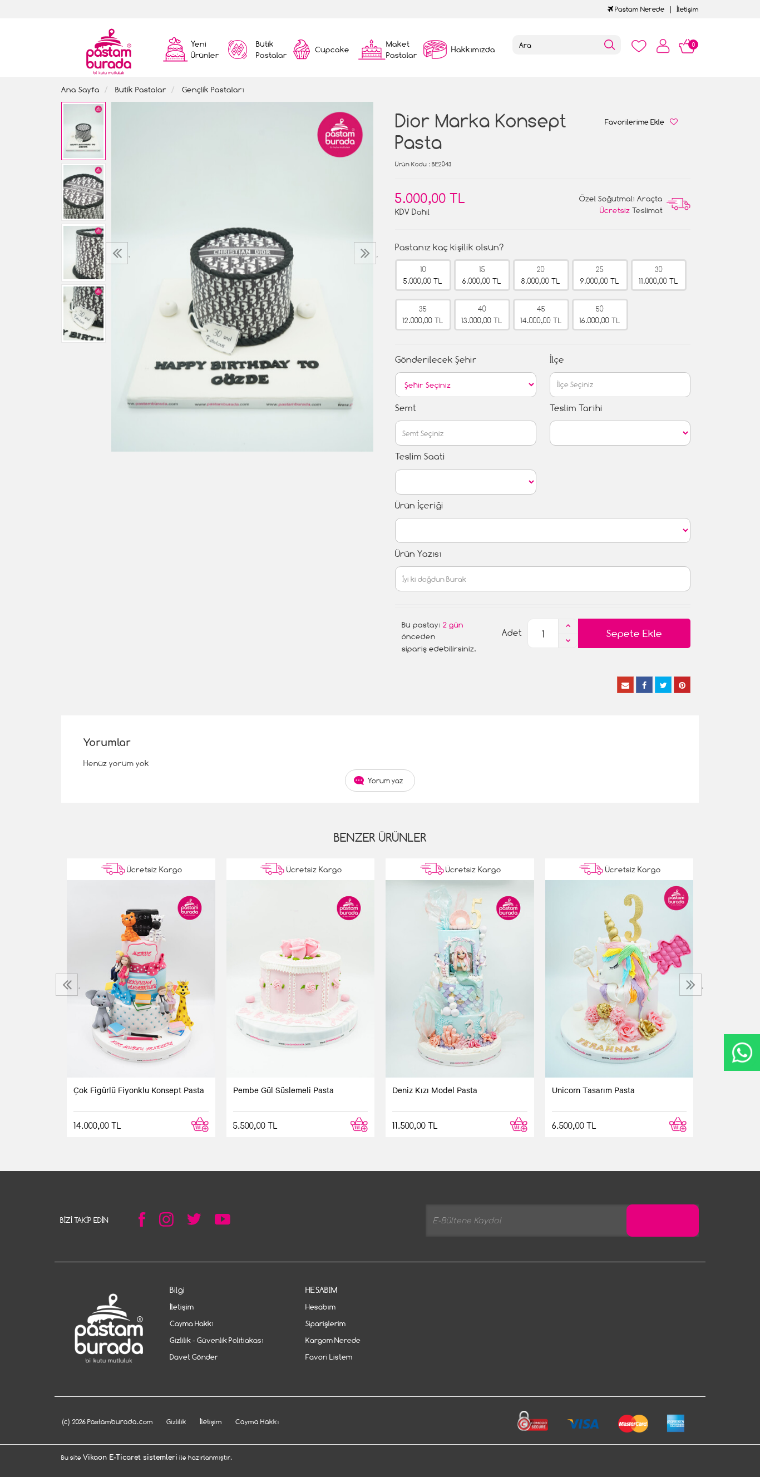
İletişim (688, 9)
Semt (405, 408)
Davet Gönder (194, 1356)
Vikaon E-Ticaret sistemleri (130, 1457)
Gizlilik (176, 1421)
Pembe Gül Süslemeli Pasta (283, 1089)
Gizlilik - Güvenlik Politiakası (217, 1340)
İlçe (557, 359)
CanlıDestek (742, 1052)
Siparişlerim (325, 1323)
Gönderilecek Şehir (436, 359)
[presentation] (118, 253)
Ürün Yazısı (418, 554)
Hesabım (320, 1306)
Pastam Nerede (638, 9)
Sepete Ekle (634, 633)
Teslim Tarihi (576, 408)
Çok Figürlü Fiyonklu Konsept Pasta (138, 1089)
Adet (512, 633)
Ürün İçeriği (419, 505)
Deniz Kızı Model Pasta (434, 1089)
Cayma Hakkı (192, 1323)
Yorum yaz (385, 780)
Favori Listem (328, 1356)
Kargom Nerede (333, 1340)
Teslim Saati (420, 456)
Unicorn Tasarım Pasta (593, 1089)
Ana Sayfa (80, 89)
